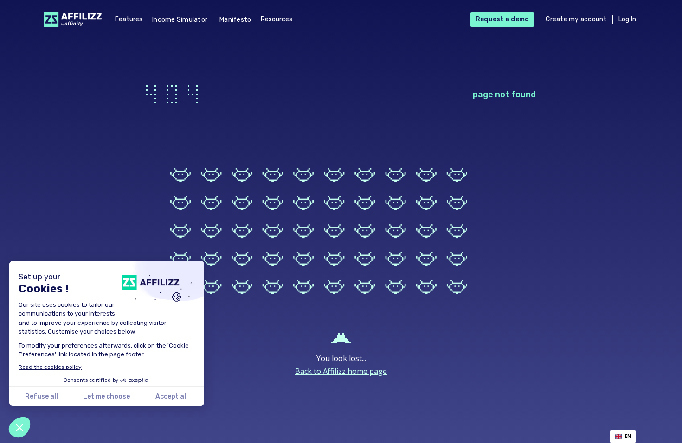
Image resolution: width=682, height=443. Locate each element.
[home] (70, 19)
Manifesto (235, 20)
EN (628, 436)
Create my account (576, 19)
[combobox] (623, 436)
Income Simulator (179, 20)
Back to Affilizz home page (341, 371)
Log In (627, 19)
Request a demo (502, 19)
